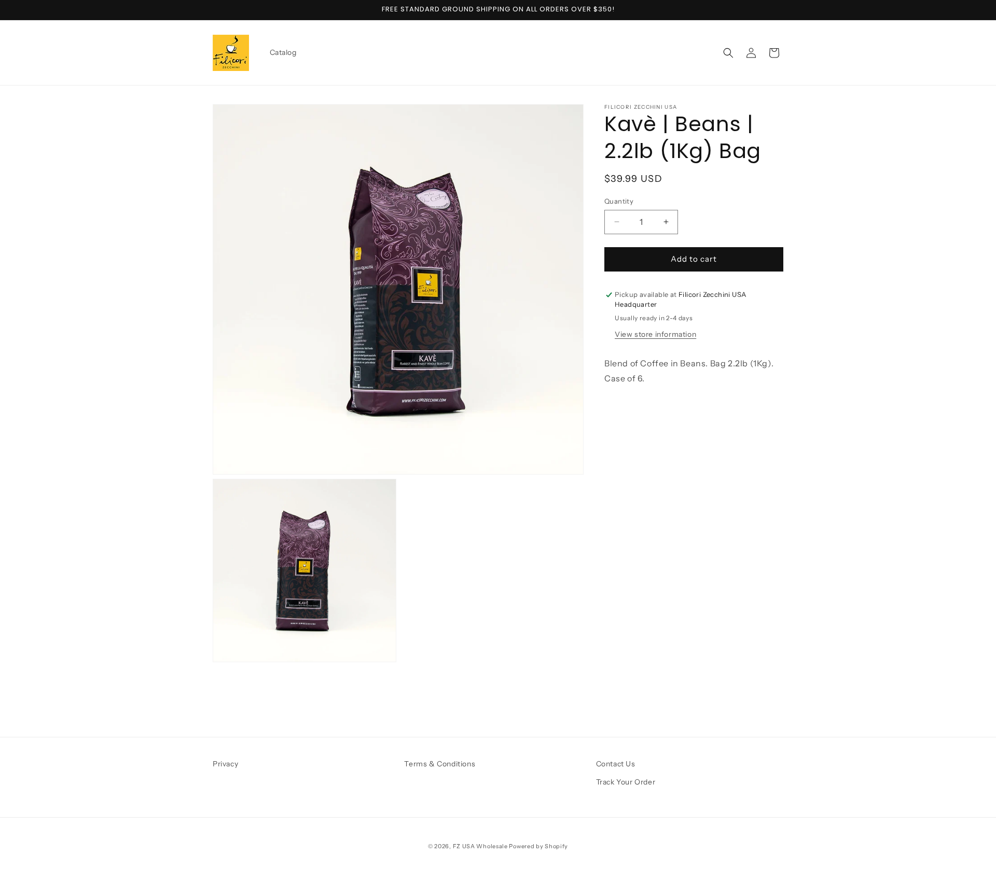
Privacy (225, 763)
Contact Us (615, 763)
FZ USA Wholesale (480, 846)
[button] (728, 52)
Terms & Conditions (439, 763)
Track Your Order (626, 782)
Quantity (618, 201)
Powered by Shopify (538, 846)
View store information (655, 334)
